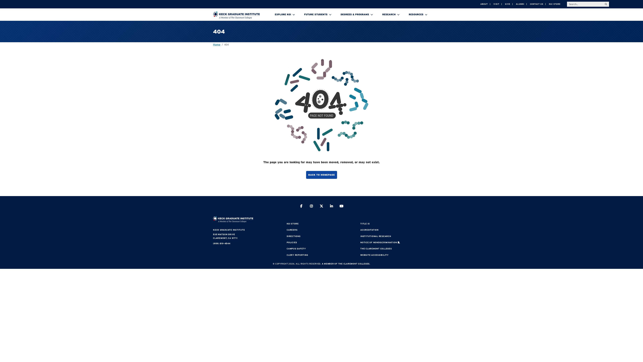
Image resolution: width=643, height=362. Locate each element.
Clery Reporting (297, 255)
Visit (496, 4)
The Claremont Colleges (376, 249)
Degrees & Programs (355, 14)
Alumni (520, 4)
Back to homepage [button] (321, 174)
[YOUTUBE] (341, 206)
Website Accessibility (374, 255)
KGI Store (554, 4)
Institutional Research (375, 236)
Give (507, 4)
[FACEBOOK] (301, 206)
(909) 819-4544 (221, 243)
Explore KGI (283, 14)
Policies (292, 242)
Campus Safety (296, 249)
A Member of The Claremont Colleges (346, 264)
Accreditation (369, 230)
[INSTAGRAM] (311, 206)
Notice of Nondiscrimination (378, 242)
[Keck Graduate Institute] (236, 15)
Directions (294, 236)
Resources (416, 14)
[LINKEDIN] (331, 206)
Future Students (316, 14)
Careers (292, 230)
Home (216, 44)
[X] (321, 206)
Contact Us (536, 4)
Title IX (365, 224)
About (484, 4)
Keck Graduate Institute (229, 230)
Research (389, 14)
